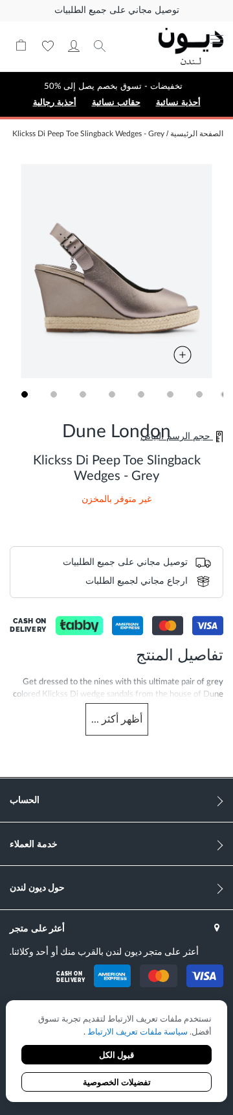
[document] (116, 1052)
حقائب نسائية (116, 102)
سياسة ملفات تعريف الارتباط (136, 1032)
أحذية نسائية (178, 102)
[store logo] (191, 46)
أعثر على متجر (37, 927)
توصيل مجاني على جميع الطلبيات (116, 10)
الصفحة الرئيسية (196, 134)
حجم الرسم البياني (176, 436)
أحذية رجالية (54, 102)
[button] (24, 394)
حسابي (74, 46)
